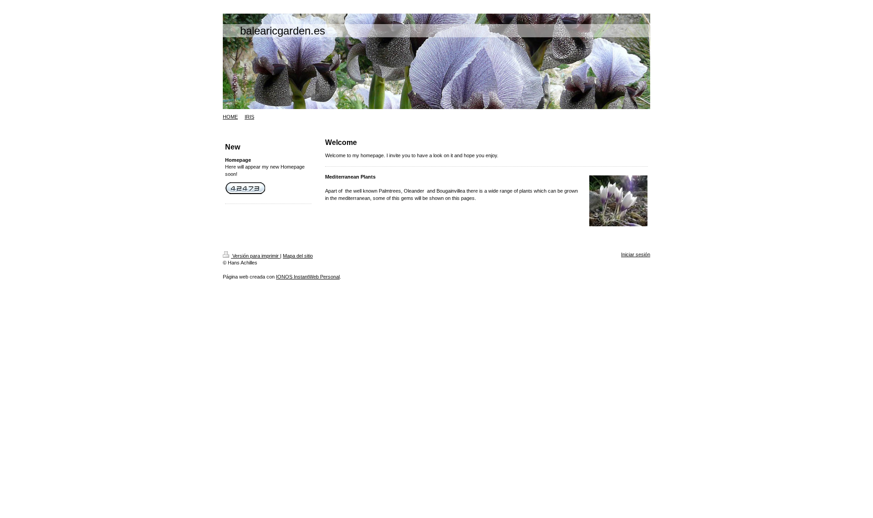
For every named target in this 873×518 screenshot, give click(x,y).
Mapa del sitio (298, 256)
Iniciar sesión (635, 254)
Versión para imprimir (255, 256)
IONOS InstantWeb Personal (308, 276)
